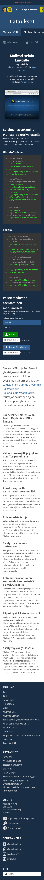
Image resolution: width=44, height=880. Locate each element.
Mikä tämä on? (25, 340)
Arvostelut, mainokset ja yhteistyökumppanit (15, 782)
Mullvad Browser (11, 715)
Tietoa (6, 692)
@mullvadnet (14, 844)
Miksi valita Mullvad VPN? (16, 723)
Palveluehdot (9, 772)
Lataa (12, 334)
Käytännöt (8, 756)
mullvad (11, 858)
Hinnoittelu (8, 703)
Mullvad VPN (10, 32)
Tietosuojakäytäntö (12, 764)
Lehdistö (7, 739)
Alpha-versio (26, 82)
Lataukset (8, 731)
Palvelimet (8, 699)
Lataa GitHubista (18, 347)
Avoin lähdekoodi (12, 760)
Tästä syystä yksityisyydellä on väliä (21, 719)
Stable (8, 322)
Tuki (5, 695)
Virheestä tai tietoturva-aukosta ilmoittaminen (19, 789)
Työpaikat (8, 743)
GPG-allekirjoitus (12, 340)
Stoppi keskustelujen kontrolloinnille (21, 735)
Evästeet (7, 768)
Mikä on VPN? (10, 727)
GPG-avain (13, 823)
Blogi (5, 707)
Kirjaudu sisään (30, 9)
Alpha (7, 327)
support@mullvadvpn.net (21, 818)
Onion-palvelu (15, 828)
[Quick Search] (17, 9)
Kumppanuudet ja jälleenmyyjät (19, 776)
